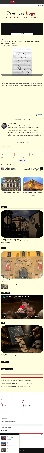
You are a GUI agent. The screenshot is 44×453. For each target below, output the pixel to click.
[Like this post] (24, 78)
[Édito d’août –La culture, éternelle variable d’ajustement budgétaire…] (22, 339)
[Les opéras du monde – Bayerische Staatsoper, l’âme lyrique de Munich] (3, 444)
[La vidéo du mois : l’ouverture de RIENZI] (4, 286)
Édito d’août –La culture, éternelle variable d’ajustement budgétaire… (15, 355)
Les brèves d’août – (6, 280)
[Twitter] (37, 5)
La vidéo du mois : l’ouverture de (16, 284)
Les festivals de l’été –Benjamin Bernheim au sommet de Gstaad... (24, 1)
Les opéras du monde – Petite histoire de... (11, 192)
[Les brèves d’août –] (22, 265)
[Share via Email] (29, 78)
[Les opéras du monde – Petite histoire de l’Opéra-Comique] (11, 184)
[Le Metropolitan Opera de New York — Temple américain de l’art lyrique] (3, 438)
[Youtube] (38, 5)
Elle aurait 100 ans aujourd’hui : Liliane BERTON (22, 372)
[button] (15, 2)
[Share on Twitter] (27, 119)
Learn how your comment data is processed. (27, 164)
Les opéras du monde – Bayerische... (12, 443)
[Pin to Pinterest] (28, 78)
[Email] (40, 5)
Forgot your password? (6, 427)
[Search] (42, 5)
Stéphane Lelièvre (6, 45)
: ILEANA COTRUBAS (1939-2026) (22, 383)
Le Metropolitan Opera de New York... (12, 437)
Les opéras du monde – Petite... (12, 449)
